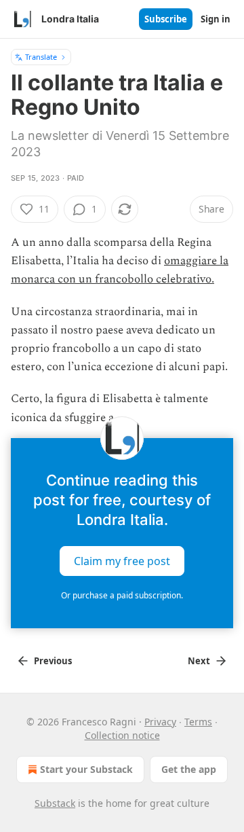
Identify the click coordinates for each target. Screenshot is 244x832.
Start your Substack (86, 769)
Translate (41, 57)
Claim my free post (122, 560)
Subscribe (165, 19)
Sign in (215, 19)
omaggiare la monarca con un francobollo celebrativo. (119, 270)
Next (199, 661)
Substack (55, 803)
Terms (198, 721)
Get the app (188, 769)
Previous (53, 661)
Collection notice (122, 735)
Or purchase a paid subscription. (122, 595)
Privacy (160, 721)
